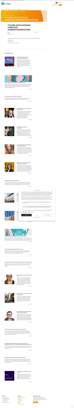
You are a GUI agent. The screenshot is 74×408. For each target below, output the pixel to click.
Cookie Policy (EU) (21, 404)
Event (23, 9)
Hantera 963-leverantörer (24, 212)
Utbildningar (14, 9)
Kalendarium (19, 9)
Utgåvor (19, 398)
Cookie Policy (36, 217)
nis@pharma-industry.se (6, 402)
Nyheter (3, 9)
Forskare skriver (7, 9)
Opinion (26, 9)
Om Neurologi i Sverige (21, 397)
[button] (52, 190)
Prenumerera (20, 400)
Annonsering (20, 399)
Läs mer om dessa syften (30, 212)
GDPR (39, 217)
